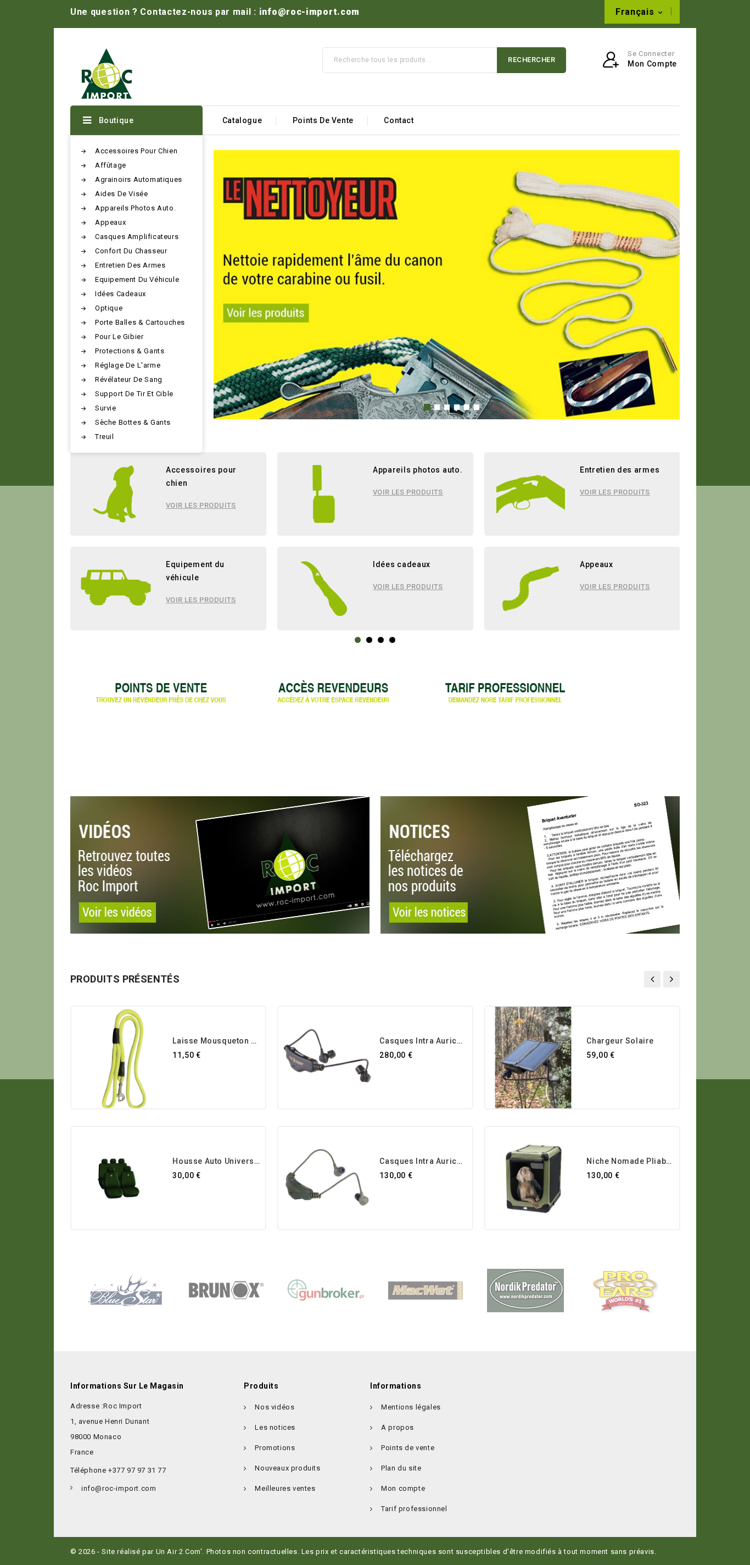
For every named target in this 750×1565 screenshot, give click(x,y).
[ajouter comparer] (203, 1076)
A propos (397, 1427)
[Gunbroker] (325, 1290)
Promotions (275, 1448)
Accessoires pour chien (136, 151)
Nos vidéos (274, 1407)
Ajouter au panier (246, 1076)
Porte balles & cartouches (140, 322)
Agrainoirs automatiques (138, 179)
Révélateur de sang (129, 379)
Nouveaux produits (287, 1468)
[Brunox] (225, 1290)
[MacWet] (425, 1290)
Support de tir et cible (134, 394)
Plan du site (401, 1468)
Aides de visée (121, 194)
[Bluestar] (125, 1290)
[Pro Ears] (625, 1290)
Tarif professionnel (414, 1509)
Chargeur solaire (620, 1040)
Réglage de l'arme (127, 365)
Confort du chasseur (131, 251)
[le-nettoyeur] (447, 284)
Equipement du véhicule (137, 279)
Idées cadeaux (120, 294)
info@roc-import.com (309, 12)
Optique (108, 308)
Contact (398, 120)
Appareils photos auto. (135, 208)
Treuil (104, 436)
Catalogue (242, 120)
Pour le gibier (119, 336)
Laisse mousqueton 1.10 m (216, 1040)
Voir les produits (201, 505)
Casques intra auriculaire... (423, 1040)
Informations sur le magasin (127, 1385)
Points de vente (323, 120)
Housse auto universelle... (216, 1161)
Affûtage (110, 165)
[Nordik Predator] (525, 1290)
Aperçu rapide (225, 1076)
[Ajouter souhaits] (182, 1076)
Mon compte (403, 1488)
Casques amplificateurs (136, 236)
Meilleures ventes (285, 1488)
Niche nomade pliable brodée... (630, 1161)
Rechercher (531, 60)
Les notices (275, 1427)
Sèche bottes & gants (133, 422)
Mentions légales (411, 1407)
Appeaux (110, 222)
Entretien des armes (130, 265)
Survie (105, 408)
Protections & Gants (129, 351)
